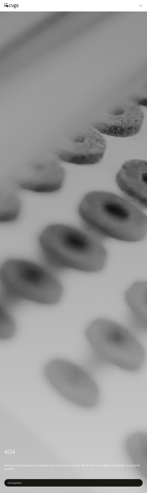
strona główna (15, 483)
